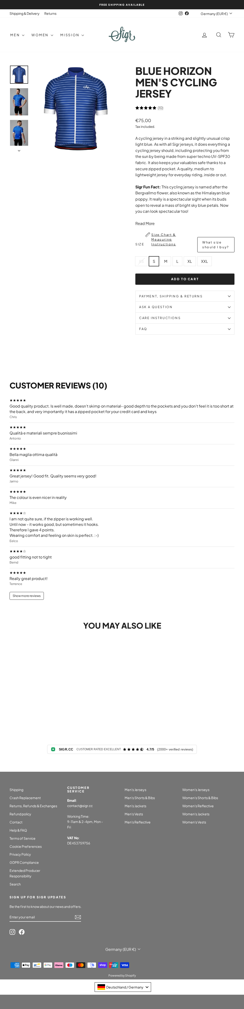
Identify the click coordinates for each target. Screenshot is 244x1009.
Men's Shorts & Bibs (140, 798)
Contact (16, 822)
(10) (160, 107)
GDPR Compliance (24, 862)
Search (15, 884)
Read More (145, 223)
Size (182, 241)
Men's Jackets (135, 806)
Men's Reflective (138, 822)
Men (15, 35)
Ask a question (156, 307)
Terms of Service (23, 838)
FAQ (143, 329)
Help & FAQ (18, 830)
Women (40, 35)
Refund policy (20, 814)
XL (190, 261)
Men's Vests (134, 814)
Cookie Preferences (26, 846)
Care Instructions (160, 318)
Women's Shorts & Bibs (200, 798)
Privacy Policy (20, 854)
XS (141, 261)
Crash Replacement (25, 798)
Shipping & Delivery (25, 13)
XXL (204, 261)
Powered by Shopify (122, 975)
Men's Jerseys (135, 789)
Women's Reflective (198, 806)
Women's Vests (194, 822)
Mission (70, 35)
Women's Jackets (195, 814)
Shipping (16, 789)
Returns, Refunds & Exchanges (33, 806)
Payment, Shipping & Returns (171, 296)
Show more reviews (27, 596)
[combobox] (123, 987)
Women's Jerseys (195, 789)
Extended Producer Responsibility (25, 873)
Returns (50, 13)
